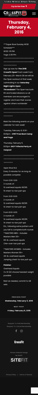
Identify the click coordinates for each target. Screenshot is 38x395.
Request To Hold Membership (19, 323)
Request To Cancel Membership (19, 326)
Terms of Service (25, 375)
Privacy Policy (11, 375)
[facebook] (16, 331)
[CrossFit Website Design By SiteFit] (19, 360)
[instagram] (21, 331)
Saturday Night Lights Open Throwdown (16, 86)
